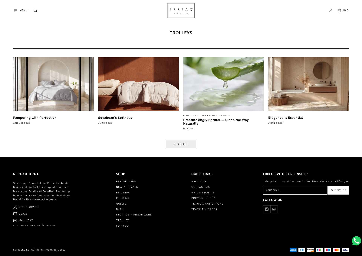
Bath (120, 209)
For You (122, 226)
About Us (198, 181)
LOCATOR (33, 207)
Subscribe (338, 190)
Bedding (123, 192)
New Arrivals (127, 187)
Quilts (121, 203)
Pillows (122, 198)
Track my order (204, 209)
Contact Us (200, 187)
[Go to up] (357, 251)
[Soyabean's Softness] (138, 95)
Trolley (122, 220)
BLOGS (23, 213)
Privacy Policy (203, 198)
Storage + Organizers (134, 214)
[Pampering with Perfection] (53, 95)
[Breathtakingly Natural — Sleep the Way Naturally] (223, 95)
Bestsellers (126, 181)
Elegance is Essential (285, 118)
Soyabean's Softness (115, 118)
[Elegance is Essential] (308, 95)
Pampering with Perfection (35, 118)
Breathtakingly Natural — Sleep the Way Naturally (216, 121)
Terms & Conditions (207, 203)
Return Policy (203, 192)
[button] (20, 10)
